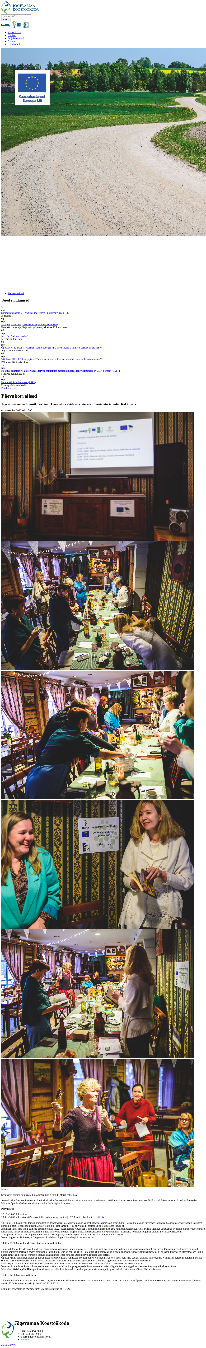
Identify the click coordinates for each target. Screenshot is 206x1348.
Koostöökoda (14, 32)
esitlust (99, 1217)
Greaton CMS (8, 1345)
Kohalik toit (14, 44)
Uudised (12, 35)
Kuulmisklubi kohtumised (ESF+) (18, 382)
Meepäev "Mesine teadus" (14, 336)
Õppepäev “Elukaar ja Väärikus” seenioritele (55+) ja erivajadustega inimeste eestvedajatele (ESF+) (52, 347)
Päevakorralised (16, 293)
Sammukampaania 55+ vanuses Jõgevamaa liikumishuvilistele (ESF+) (36, 312)
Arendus (12, 41)
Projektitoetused (16, 38)
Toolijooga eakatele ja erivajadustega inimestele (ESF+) (29, 324)
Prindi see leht (8, 388)
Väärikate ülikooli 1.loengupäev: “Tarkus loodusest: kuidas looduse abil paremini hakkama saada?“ (51, 359)
